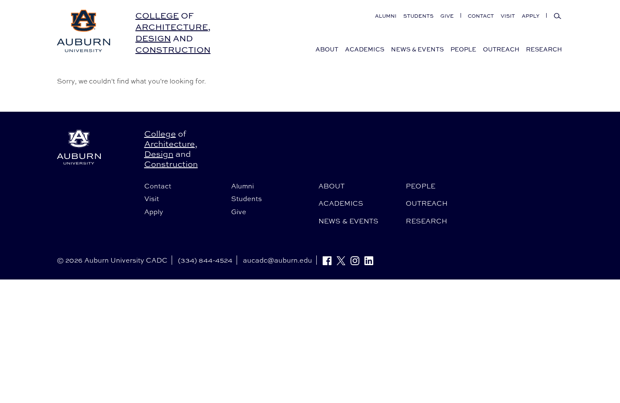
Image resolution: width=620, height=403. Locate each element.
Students (418, 15)
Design (153, 38)
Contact (481, 15)
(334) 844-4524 (205, 260)
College (157, 15)
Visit (508, 15)
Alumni (385, 15)
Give (447, 15)
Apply (530, 15)
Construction (172, 49)
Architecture (171, 26)
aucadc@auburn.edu (277, 260)
